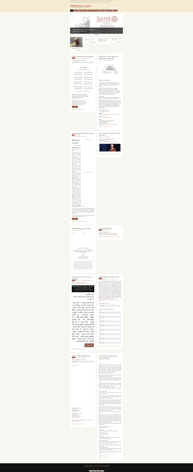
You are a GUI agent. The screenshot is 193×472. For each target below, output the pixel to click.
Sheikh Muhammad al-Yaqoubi (84, 202)
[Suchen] (119, 8)
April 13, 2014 (105, 211)
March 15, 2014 (78, 338)
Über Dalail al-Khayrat (105, 209)
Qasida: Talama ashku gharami (81, 337)
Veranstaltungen (111, 41)
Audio (82, 39)
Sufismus (88, 0)
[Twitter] (95, 452)
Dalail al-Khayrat (104, 217)
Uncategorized (88, 39)
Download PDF (88, 120)
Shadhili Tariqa (92, 0)
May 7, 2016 (101, 41)
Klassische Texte (106, 41)
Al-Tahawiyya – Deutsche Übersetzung (105, 98)
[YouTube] (91, 452)
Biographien (107, 340)
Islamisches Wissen (83, 2)
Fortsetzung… (89, 326)
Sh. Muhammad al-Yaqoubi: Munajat (83, 114)
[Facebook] (102, 452)
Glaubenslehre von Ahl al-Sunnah (75, 2)
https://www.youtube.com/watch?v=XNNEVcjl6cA (108, 214)
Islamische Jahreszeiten (78, 90)
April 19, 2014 (101, 118)
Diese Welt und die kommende (105, 2)
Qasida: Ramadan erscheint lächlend (83, 37)
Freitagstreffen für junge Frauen (81, 209)
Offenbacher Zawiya (80, 6)
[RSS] (98, 452)
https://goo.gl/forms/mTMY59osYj (113, 95)
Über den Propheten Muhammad (99, 0)
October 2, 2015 (77, 116)
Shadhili (78, 202)
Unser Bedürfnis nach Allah (109, 0)
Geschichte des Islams (90, 2)
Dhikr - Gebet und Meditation (76, 117)
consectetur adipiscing (96, 447)
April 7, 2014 (78, 261)
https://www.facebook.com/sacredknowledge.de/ (110, 105)
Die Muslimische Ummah (97, 2)
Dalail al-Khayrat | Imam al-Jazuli (109, 258)
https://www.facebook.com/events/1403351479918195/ (108, 122)
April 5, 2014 (105, 259)
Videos (109, 211)
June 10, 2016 (78, 39)
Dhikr (81, 0)
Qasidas (84, 39)
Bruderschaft (84, 0)
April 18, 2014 (74, 211)
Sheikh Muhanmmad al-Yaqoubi (75, 0)
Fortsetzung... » (79, 31)
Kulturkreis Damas (88, 401)
